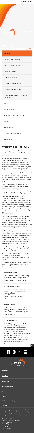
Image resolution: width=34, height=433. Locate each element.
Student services (8, 139)
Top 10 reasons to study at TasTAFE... (16, 280)
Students (5, 376)
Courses (5, 371)
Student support (8, 127)
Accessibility (5, 424)
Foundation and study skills (12, 133)
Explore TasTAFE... (10, 314)
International (7, 387)
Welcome (6, 53)
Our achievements (11, 77)
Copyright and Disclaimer (9, 419)
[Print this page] (30, 49)
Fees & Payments (9, 109)
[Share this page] (27, 49)
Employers (6, 381)
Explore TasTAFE (10, 71)
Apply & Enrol (7, 103)
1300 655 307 (26, 2)
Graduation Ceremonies (13, 89)
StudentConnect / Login (9, 401)
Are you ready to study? (13, 65)
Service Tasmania (7, 422)
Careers (4, 396)
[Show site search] (26, 31)
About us (4, 392)
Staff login (5, 405)
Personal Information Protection (11, 420)
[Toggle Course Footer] (32, 345)
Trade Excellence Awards (13, 83)
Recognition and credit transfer (13, 115)
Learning (6, 121)
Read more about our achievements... (16, 344)
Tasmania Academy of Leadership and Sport (16, 96)
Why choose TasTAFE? (12, 59)
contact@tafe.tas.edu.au (10, 257)
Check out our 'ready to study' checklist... (14, 297)
